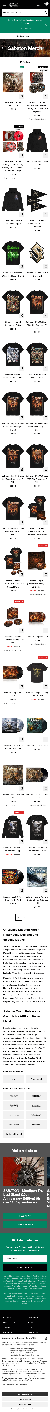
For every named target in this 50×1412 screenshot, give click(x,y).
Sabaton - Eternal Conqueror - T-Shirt (13, 323)
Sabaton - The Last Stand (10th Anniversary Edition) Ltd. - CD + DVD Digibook (37, 107)
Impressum (33, 1322)
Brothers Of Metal (14, 1134)
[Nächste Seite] (31, 917)
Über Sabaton (25, 1225)
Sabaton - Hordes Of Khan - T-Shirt (37, 375)
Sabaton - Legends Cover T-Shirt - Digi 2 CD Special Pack (13, 584)
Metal (14, 1079)
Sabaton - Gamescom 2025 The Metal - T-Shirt (13, 274)
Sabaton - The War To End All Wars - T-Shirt (37, 849)
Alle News (25, 1216)
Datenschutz (33, 1332)
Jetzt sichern (25, 29)
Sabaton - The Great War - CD (13, 796)
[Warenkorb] (45, 4)
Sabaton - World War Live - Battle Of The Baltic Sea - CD (37, 900)
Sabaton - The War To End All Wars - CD (13, 747)
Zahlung (7, 1327)
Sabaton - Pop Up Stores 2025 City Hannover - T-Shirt (13, 479)
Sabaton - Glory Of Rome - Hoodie (37, 163)
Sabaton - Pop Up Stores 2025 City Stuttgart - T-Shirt (37, 325)
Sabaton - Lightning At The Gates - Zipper (13, 221)
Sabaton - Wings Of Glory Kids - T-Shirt (37, 694)
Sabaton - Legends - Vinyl (13, 694)
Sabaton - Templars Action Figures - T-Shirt (13, 375)
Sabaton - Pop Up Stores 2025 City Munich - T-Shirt (13, 531)
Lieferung (7, 1332)
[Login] (38, 5)
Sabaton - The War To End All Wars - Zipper (13, 849)
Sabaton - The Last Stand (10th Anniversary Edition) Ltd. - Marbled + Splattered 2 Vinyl (13, 166)
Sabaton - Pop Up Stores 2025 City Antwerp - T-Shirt (37, 426)
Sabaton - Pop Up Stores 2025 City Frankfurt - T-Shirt (37, 479)
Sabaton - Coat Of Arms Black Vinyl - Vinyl (12, 898)
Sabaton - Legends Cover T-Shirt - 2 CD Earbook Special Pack (37, 531)
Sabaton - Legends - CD (37, 636)
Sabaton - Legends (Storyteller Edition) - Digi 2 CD (13, 639)
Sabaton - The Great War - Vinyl (37, 796)
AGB (30, 1327)
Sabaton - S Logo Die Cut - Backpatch (37, 274)
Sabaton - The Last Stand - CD (12, 103)
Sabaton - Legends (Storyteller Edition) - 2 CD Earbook (37, 584)
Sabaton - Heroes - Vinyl (37, 745)
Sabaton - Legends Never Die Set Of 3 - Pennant (37, 223)
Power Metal (36, 1079)
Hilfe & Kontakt (9, 1322)
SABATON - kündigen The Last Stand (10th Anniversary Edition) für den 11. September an (23, 1196)
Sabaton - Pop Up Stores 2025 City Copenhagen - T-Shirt (13, 426)
